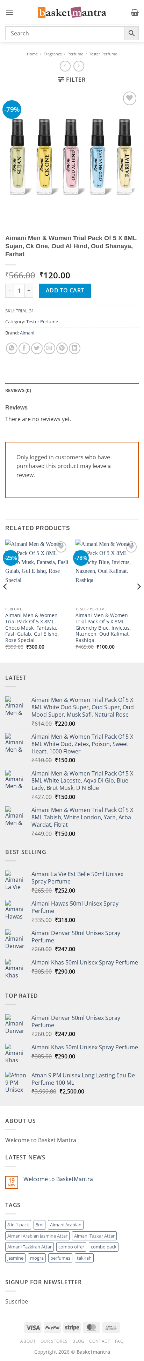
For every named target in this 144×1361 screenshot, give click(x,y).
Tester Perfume (103, 53)
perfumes (60, 1258)
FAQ (119, 1341)
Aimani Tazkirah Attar (29, 1247)
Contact (99, 1341)
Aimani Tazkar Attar (94, 1236)
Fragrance (53, 53)
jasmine (15, 1258)
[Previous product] (78, 66)
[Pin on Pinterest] (62, 348)
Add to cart (65, 290)
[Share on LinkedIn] (74, 348)
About (28, 1341)
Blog (78, 1341)
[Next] (138, 600)
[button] (9, 12)
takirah (84, 1258)
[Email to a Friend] (49, 348)
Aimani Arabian (65, 1224)
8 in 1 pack (18, 1224)
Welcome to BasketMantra (58, 1179)
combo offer (71, 1247)
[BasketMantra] (72, 12)
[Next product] (65, 66)
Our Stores (54, 1341)
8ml (39, 1224)
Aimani (27, 333)
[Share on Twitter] (37, 348)
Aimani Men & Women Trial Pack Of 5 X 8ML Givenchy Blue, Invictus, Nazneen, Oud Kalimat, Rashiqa (103, 627)
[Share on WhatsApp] (11, 348)
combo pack (103, 1247)
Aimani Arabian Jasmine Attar (37, 1236)
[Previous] (5, 600)
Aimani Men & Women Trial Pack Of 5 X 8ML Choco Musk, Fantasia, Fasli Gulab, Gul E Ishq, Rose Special (32, 627)
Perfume (75, 53)
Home (32, 53)
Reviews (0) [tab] (18, 390)
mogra (37, 1258)
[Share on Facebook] (24, 348)
